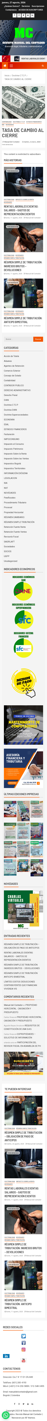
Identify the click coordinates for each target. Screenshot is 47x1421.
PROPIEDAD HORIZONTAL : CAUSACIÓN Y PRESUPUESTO (20, 1008)
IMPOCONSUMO (11, 439)
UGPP (6, 556)
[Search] (42, 65)
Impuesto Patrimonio (13, 449)
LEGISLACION (10, 478)
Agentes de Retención (14, 366)
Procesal (8, 507)
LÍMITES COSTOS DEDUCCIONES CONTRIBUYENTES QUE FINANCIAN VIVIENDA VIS (20, 985)
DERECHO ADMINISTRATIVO (17, 390)
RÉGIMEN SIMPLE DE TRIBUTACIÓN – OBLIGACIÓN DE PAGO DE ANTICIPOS (23, 1136)
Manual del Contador (12, 142)
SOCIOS (7, 551)
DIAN (6, 400)
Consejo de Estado (12, 375)
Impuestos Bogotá (12, 463)
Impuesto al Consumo (14, 444)
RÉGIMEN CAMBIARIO (14, 517)
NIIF (3, 124)
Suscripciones (38, 6)
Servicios (26, 6)
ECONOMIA (9, 419)
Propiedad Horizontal (13, 512)
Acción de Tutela (11, 356)
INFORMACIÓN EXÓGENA (16, 473)
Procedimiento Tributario (15, 502)
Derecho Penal (10, 395)
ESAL (6, 424)
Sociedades (9, 546)
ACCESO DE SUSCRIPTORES (31, 10)
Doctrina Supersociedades (16, 415)
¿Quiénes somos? (12, 6)
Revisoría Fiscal (11, 536)
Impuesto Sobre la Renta (25, 199)
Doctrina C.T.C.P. (19, 122)
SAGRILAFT (9, 541)
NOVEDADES (10, 124)
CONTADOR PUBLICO (14, 385)
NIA (5, 483)
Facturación (9, 434)
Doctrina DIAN (9, 199)
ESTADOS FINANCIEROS (34, 122)
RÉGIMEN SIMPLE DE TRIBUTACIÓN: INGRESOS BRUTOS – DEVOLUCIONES (23, 266)
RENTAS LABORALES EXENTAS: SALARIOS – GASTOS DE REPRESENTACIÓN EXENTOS (21, 210)
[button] (41, 1392)
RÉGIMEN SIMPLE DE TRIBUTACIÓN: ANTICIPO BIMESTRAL (18, 1304)
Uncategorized (10, 561)
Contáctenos (11, 10)
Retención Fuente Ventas (15, 532)
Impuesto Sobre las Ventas (16, 458)
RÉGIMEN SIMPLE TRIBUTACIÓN (14, 258)
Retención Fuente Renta (15, 527)
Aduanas (8, 361)
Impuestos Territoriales (14, 468)
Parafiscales (9, 497)
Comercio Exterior (12, 371)
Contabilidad (7, 122)
